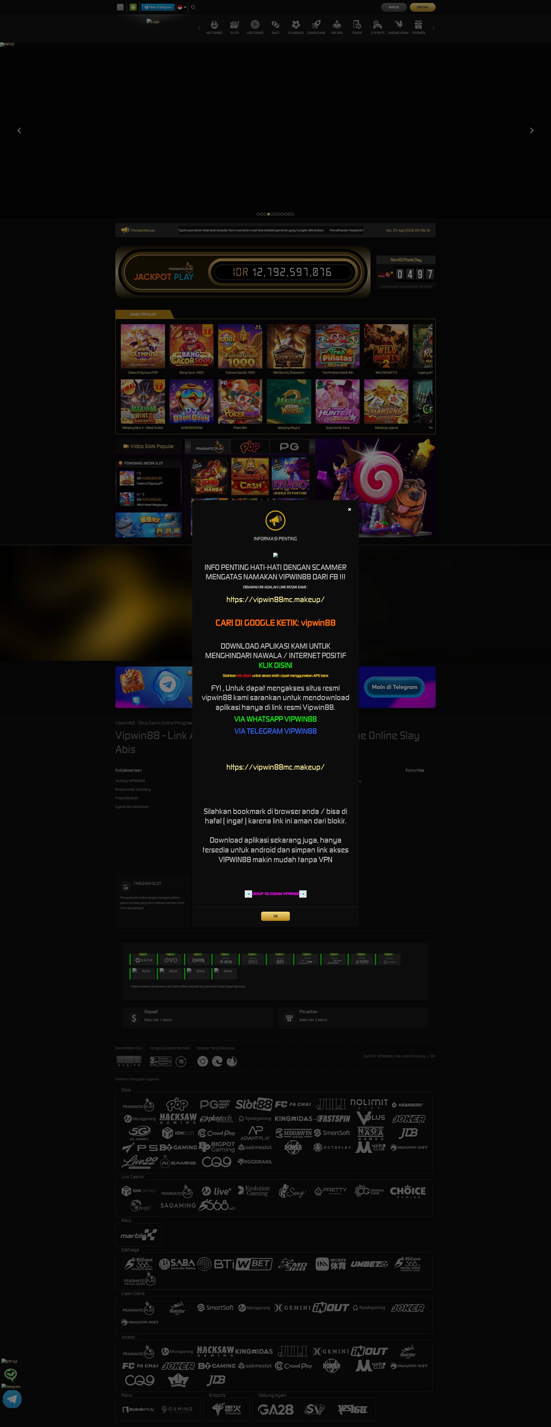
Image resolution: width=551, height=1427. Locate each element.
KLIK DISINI (275, 665)
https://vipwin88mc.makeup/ (275, 599)
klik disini (244, 675)
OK (275, 916)
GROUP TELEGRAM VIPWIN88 (275, 893)
